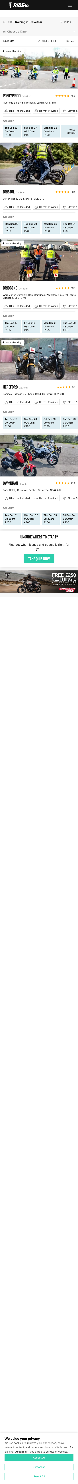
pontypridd (12, 95)
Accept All (39, 1457)
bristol (9, 192)
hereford (10, 387)
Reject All (39, 1476)
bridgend (10, 288)
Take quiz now (39, 559)
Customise (39, 1466)
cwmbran (10, 483)
